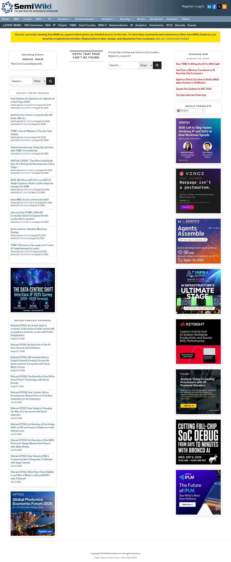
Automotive (156, 25)
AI (131, 25)
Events (192, 25)
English (184, 110)
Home (5, 19)
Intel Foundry (87, 25)
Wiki (16, 19)
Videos (186, 19)
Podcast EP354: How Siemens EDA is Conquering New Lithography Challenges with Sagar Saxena (32, 459)
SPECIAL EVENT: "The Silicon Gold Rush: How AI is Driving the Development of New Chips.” (33, 164)
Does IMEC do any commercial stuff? (30, 199)
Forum (27, 19)
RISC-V (102, 25)
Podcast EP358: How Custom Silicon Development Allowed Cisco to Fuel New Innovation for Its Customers (32, 395)
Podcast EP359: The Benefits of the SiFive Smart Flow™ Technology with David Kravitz (33, 379)
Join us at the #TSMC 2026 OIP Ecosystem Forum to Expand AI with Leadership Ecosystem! (29, 215)
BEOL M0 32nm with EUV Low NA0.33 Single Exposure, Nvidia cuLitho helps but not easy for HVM (32, 183)
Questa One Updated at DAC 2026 (194, 89)
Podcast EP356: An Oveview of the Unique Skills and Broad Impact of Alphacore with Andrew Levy (33, 427)
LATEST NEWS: (12, 25)
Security (125, 19)
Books (141, 19)
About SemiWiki (129, 557)
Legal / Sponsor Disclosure (107, 557)
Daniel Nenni (25, 108)
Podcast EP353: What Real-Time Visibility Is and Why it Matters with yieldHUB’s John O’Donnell (32, 475)
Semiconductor (84, 19)
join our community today (172, 38)
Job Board (156, 19)
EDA (38, 19)
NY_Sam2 (27, 121)
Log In (200, 6)
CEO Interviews (33, 25)
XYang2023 (28, 105)
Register (188, 6)
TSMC (73, 25)
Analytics (107, 19)
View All (39, 59)
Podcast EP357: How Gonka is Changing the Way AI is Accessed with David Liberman (31, 411)
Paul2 (26, 137)
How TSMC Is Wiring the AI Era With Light (198, 64)
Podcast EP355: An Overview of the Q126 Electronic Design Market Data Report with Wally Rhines (32, 443)
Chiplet (62, 25)
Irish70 (26, 251)
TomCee (23, 238)
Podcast (172, 19)
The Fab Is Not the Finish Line (191, 95)
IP (49, 19)
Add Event (27, 59)
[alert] (33, 63)
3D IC (169, 25)
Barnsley (24, 205)
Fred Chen (27, 189)
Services (63, 19)
